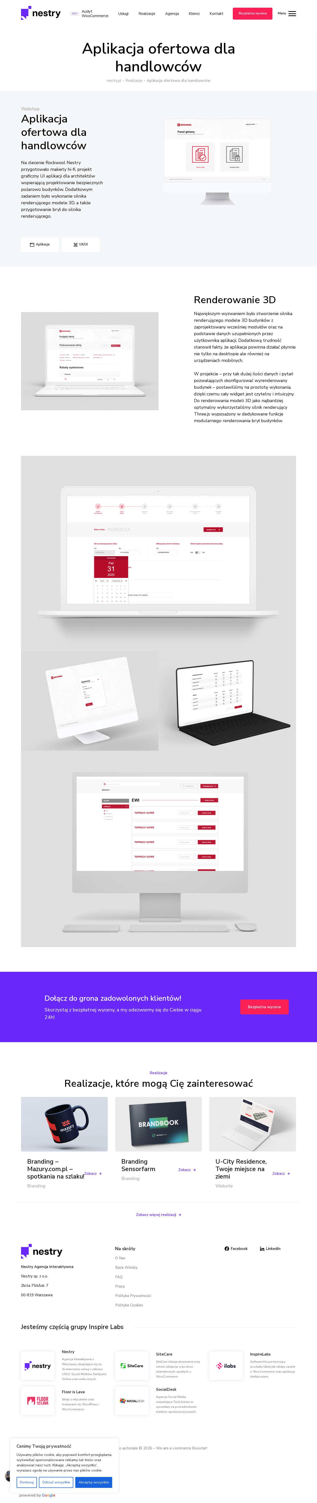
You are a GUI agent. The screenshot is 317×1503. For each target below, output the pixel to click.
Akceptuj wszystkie (94, 1482)
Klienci (194, 13)
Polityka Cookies (129, 1305)
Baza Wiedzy (126, 1267)
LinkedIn (273, 1248)
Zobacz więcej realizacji (156, 1214)
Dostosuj (27, 1482)
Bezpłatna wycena (253, 13)
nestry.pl (114, 80)
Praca (120, 1286)
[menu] (291, 14)
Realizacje (146, 13)
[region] (64, 1465)
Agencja (172, 13)
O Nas (120, 1258)
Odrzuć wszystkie (56, 1482)
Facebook (239, 1248)
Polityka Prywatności (133, 1295)
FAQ (119, 1276)
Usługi (123, 13)
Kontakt (216, 13)
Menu (282, 14)
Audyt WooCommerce (95, 13)
